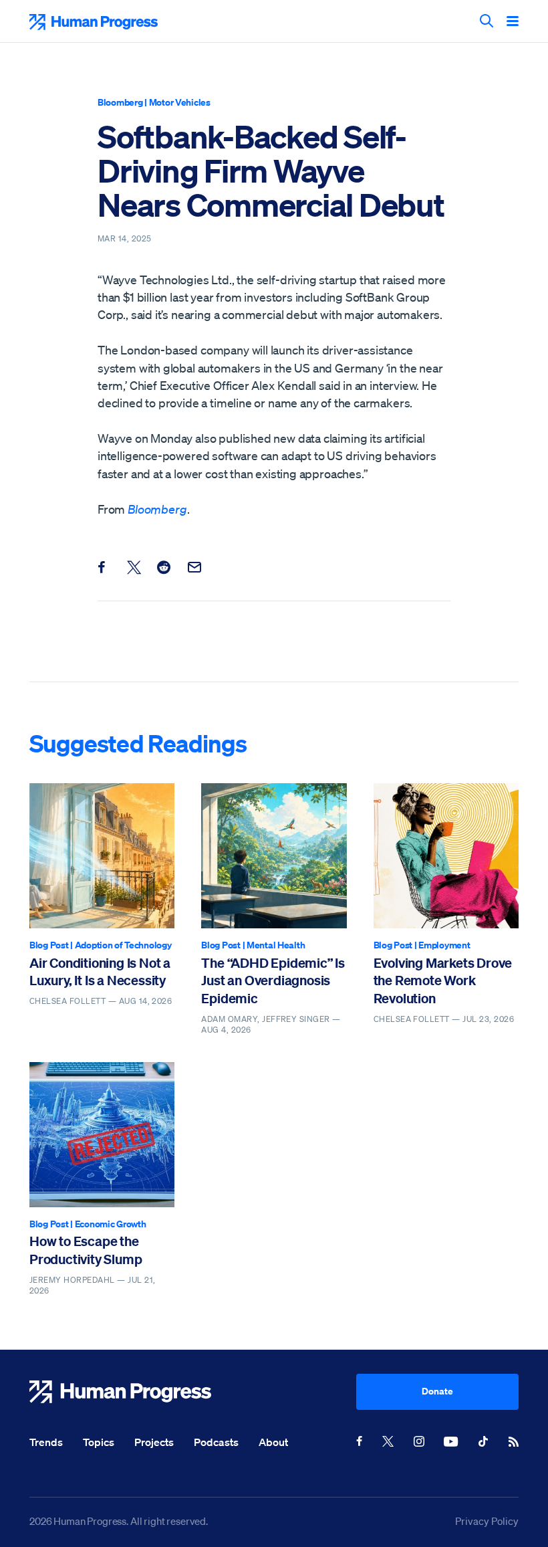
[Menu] (512, 22)
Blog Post (48, 944)
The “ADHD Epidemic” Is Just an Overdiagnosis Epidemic (273, 980)
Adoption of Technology (123, 944)
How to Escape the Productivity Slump (85, 1250)
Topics (98, 1442)
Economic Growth (110, 1223)
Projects (154, 1442)
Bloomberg (120, 102)
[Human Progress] (192, 1391)
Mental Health (276, 944)
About (273, 1442)
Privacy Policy (487, 1521)
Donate (437, 1390)
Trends (46, 1442)
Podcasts (216, 1442)
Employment (444, 944)
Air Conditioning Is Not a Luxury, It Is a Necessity (99, 971)
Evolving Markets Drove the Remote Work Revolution (443, 980)
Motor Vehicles (180, 102)
